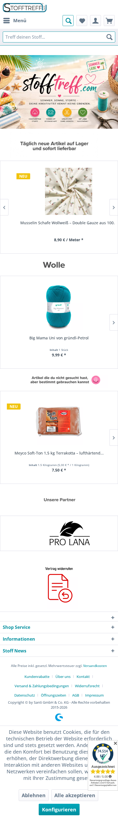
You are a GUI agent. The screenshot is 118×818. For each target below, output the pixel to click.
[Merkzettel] (81, 20)
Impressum (94, 695)
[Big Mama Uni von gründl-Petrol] (59, 306)
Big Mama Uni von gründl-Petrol (59, 337)
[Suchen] (109, 37)
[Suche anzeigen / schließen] (68, 20)
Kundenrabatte (36, 676)
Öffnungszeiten (53, 695)
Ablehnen (34, 795)
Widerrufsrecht (87, 685)
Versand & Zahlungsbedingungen (42, 685)
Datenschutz (24, 695)
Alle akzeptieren (74, 795)
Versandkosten (95, 665)
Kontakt (83, 676)
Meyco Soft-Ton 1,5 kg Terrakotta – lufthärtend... (59, 453)
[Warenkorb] (109, 20)
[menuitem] (14, 20)
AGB (75, 695)
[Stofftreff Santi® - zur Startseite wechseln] (25, 7)
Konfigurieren (59, 809)
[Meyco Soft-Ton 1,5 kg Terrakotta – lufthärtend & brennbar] (59, 421)
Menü (19, 20)
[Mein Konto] (95, 20)
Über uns (63, 676)
